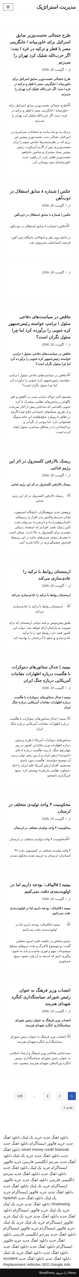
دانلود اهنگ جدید (55, 1137)
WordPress (47, 1272)
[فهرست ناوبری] (8, 7)
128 (19, 1096)
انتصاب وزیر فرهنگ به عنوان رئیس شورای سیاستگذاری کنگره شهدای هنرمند (41, 997)
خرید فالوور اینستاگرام (47, 1143)
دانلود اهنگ (33, 1253)
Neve (72, 1272)
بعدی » (68, 1107)
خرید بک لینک (31, 1137)
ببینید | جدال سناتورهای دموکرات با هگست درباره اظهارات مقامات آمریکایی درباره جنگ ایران (41, 674)
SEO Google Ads (56, 1264)
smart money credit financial (45, 1149)
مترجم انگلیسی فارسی (40, 1162)
